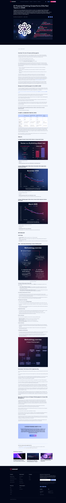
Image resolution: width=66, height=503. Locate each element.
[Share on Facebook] (48, 17)
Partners (30, 479)
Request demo (53, 1)
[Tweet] (50, 17)
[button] (26, 1)
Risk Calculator (21, 481)
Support (20, 487)
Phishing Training (12, 480)
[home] (13, 1)
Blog (10, 487)
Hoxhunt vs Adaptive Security (40, 79)
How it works (22, 1)
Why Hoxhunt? (21, 476)
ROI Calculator (21, 479)
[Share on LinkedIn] (52, 17)
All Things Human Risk (26, 446)
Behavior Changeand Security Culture (12, 476)
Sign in (49, 1)
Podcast (11, 492)
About (29, 476)
